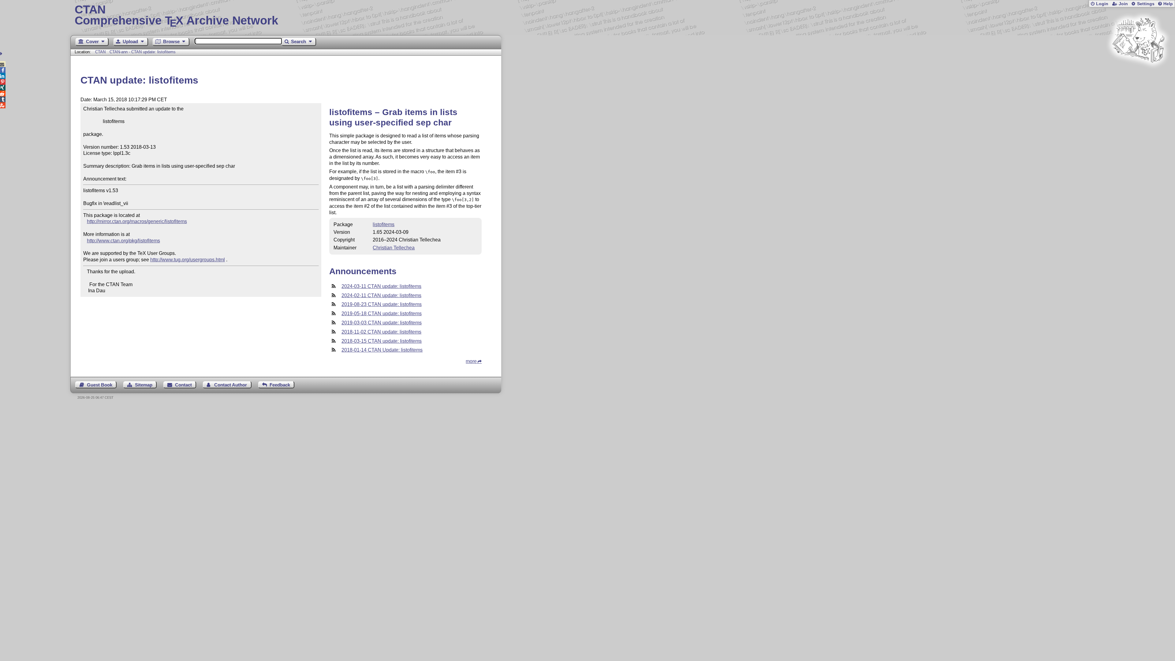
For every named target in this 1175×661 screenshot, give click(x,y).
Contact (183, 384)
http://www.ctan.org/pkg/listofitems (123, 240)
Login (1102, 4)
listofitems (383, 224)
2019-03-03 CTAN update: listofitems (381, 322)
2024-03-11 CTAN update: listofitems (381, 286)
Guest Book (99, 384)
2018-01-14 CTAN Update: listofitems (382, 350)
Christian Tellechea (394, 247)
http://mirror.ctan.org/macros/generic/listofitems (137, 221)
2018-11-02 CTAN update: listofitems (381, 331)
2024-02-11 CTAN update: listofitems (381, 295)
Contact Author (230, 384)
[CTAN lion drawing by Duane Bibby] (1138, 74)
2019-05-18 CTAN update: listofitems (381, 313)
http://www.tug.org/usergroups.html (187, 259)
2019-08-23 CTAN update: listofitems (381, 304)
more (471, 361)
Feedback (280, 384)
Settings (1145, 4)
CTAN (100, 52)
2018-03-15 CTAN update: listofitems (381, 341)
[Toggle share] (2, 54)
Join (1123, 4)
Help (1168, 4)
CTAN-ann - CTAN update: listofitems (143, 52)
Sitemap (143, 384)
